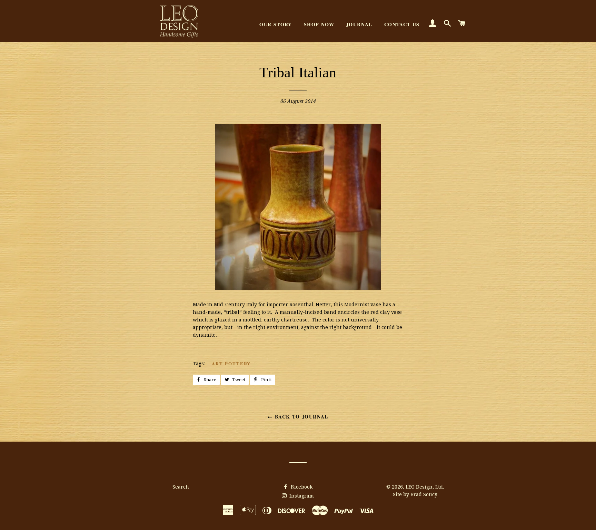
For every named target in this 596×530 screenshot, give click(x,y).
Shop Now (319, 24)
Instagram (301, 496)
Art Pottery (231, 363)
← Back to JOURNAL (298, 416)
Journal (359, 24)
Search (180, 487)
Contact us (402, 24)
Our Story (275, 24)
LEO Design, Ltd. (425, 487)
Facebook (300, 487)
